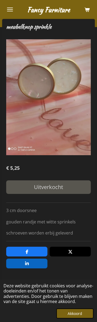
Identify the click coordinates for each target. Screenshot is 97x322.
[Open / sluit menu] (10, 9)
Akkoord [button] (75, 313)
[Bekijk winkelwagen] (87, 9)
